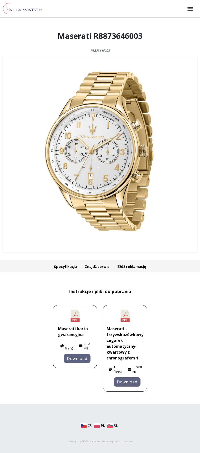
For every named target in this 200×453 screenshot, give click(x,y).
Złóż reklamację (131, 266)
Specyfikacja (65, 266)
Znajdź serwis (97, 266)
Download (77, 358)
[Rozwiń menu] (190, 9)
